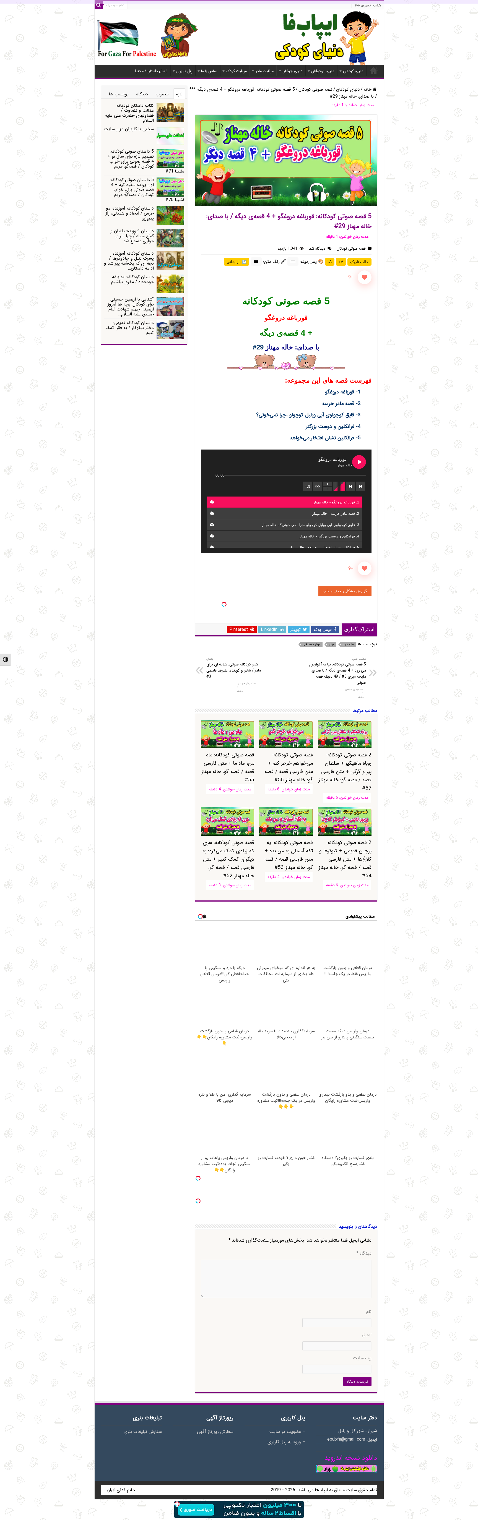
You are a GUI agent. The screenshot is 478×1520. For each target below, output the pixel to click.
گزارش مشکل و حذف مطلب (345, 591)
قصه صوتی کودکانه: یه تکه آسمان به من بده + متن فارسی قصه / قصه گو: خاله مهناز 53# (288, 855)
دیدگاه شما (317, 249)
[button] (211, 502)
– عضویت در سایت (287, 1431)
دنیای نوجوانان (322, 71)
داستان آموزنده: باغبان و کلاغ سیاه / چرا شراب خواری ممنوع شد (132, 236)
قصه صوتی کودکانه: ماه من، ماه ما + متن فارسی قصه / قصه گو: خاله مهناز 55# (227, 767)
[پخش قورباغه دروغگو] (359, 462)
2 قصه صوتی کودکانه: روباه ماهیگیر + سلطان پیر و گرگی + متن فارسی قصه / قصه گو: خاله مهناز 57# (345, 771)
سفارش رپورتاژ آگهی (215, 1431)
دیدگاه (364, 1253)
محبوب (162, 94)
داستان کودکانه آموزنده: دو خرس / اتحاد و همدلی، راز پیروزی (130, 213)
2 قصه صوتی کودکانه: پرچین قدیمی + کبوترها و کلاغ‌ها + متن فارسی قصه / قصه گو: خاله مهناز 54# (345, 859)
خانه (374, 70)
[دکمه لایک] (365, 277)
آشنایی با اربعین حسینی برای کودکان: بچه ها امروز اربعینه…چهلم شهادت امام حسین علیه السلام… (131, 307)
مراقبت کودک (236, 71)
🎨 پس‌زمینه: (312, 261)
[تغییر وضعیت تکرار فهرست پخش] (317, 486)
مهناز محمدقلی (312, 644)
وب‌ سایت (362, 1358)
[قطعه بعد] (350, 486)
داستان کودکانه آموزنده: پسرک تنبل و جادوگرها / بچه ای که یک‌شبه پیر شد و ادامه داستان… (129, 261)
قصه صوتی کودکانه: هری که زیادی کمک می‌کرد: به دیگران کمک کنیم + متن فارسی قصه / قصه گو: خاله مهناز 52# (228, 859)
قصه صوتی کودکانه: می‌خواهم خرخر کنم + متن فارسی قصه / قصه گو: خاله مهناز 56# (288, 767)
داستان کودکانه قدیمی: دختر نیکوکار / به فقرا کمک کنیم (129, 327)
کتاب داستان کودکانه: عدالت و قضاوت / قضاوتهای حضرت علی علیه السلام (129, 113)
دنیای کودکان (353, 71)
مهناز (331, 644)
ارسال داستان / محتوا (151, 71)
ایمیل (367, 1335)
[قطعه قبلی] (360, 486)
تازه (179, 94)
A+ (341, 262)
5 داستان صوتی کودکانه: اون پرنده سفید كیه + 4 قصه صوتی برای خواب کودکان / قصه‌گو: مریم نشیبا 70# (147, 189)
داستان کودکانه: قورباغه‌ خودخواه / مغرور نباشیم (132, 279)
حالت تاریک (359, 262)
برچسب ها (119, 94)
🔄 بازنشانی (236, 262)
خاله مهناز (348, 644)
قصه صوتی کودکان (315, 89)
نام (369, 1311)
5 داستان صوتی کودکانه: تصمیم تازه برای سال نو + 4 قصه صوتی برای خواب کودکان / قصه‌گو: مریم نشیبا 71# (146, 161)
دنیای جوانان (292, 71)
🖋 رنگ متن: (274, 261)
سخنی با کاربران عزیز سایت (129, 129)
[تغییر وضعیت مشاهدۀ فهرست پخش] (307, 486)
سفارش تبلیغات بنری (143, 1431)
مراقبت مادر (265, 71)
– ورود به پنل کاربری (286, 1442)
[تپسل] (224, 604)
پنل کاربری (184, 71)
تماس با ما (209, 71)
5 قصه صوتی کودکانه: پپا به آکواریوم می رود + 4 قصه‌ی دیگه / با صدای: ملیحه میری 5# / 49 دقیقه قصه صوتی (337, 671)
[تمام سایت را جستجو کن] (99, 5)
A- (330, 262)
